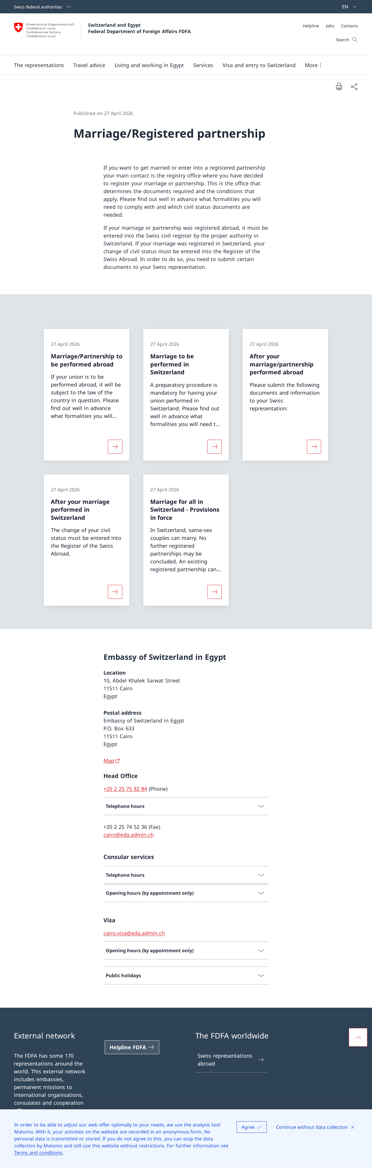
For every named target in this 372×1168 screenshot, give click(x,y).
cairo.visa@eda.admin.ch (134, 933)
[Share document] (354, 86)
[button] (39, 65)
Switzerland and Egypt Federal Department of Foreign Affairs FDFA (139, 28)
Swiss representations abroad (225, 1059)
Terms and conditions (38, 1152)
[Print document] (338, 86)
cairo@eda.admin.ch (128, 834)
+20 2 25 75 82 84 (125, 788)
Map (108, 760)
